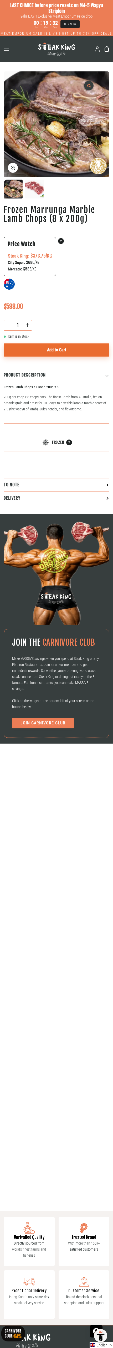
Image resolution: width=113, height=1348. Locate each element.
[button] (101, 1345)
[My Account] (95, 49)
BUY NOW (70, 24)
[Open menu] (4, 49)
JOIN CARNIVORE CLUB (42, 722)
